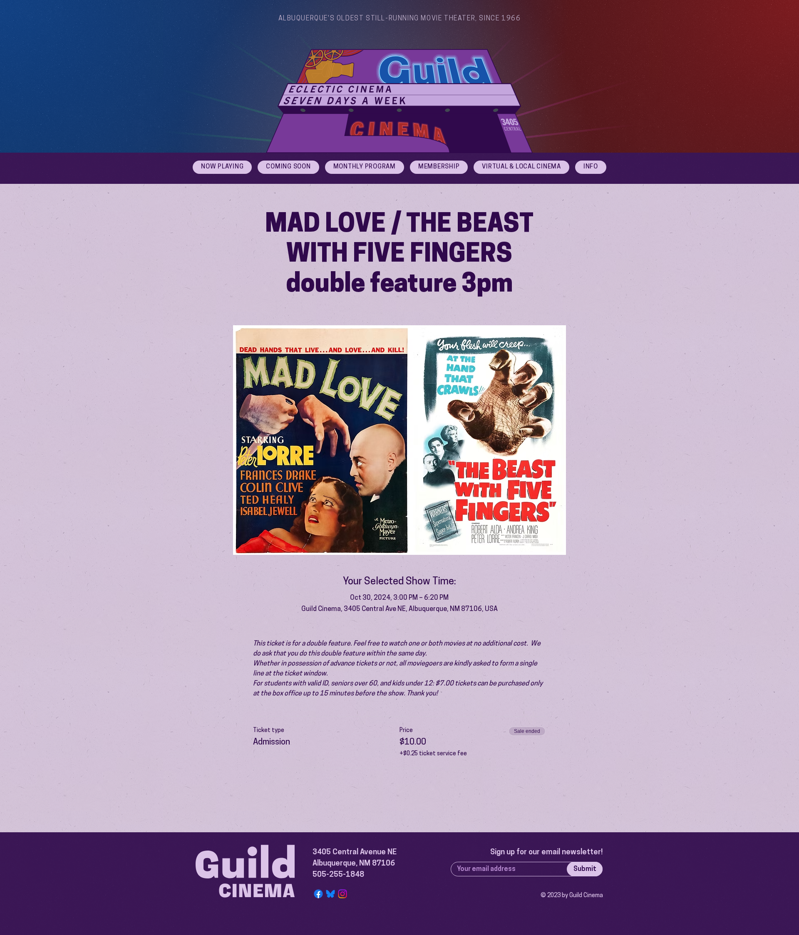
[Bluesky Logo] (330, 894)
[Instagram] (342, 894)
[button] (590, 167)
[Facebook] (318, 894)
